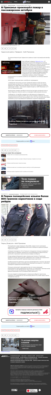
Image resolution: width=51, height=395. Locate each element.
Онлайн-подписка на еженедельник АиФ (28, 357)
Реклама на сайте (31, 355)
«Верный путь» (39, 61)
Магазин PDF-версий (14, 357)
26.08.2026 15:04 (4, 194)
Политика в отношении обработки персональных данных (22, 380)
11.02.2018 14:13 (4, 5)
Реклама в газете (39, 355)
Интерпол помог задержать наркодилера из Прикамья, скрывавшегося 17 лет (25, 298)
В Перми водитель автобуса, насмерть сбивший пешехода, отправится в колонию (24, 158)
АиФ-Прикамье (15, 236)
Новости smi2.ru (5, 190)
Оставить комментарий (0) (39, 135)
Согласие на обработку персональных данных (20, 379)
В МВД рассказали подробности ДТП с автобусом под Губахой (20, 171)
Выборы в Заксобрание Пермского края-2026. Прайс (21, 360)
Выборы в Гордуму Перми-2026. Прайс (41, 360)
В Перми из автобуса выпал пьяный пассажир (16, 163)
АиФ (19, 45)
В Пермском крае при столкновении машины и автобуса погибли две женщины (23, 167)
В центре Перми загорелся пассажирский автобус (27, 121)
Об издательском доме (15, 355)
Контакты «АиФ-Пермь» (43, 357)
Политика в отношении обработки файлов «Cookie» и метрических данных (26, 381)
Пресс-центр (23, 355)
